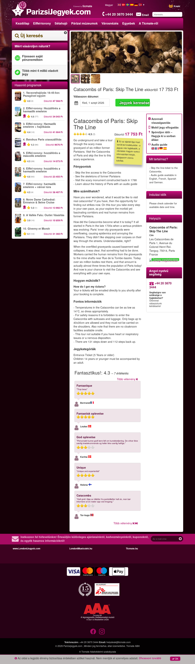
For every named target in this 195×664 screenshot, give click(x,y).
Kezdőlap (22, 23)
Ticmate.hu (132, 548)
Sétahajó (61, 23)
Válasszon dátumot (86, 96)
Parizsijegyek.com (73, 645)
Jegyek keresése (134, 102)
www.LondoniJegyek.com (26, 548)
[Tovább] (157, 52)
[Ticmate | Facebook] (93, 631)
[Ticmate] (82, 6)
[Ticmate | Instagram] (102, 631)
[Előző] (96, 52)
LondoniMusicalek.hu (80, 548)
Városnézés (109, 23)
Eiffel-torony (42, 23)
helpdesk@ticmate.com (118, 642)
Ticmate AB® (133, 645)
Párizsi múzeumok (84, 23)
